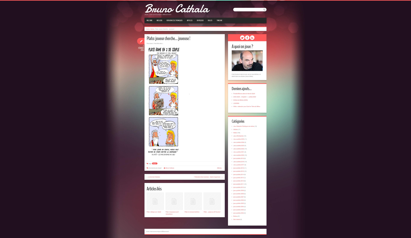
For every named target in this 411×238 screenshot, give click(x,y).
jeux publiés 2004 (238, 206)
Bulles (210, 20)
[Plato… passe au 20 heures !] (212, 201)
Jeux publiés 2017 (238, 165)
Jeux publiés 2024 (238, 142)
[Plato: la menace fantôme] (193, 201)
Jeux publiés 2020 (238, 155)
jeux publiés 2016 (238, 168)
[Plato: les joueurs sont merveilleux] (174, 201)
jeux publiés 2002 (238, 213)
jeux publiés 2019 (238, 158)
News (235, 133)
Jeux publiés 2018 (238, 161)
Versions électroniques (174, 20)
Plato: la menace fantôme (192, 212)
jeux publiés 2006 (238, 200)
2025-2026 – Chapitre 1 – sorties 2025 (244, 97)
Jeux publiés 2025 (238, 139)
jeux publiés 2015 (238, 171)
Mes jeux (159, 20)
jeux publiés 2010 (238, 187)
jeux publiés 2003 (238, 210)
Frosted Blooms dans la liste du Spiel (244, 93)
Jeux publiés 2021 (238, 152)
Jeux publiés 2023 (238, 145)
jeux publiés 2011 (238, 184)
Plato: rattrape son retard (154, 212)
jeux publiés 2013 (238, 177)
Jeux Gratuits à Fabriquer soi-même (243, 126)
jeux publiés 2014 (238, 174)
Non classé (236, 219)
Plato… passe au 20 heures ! (212, 212)
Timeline (219, 20)
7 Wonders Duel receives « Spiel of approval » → (208, 177)
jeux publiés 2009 (238, 190)
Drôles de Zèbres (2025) (240, 100)
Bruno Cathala (176, 8)
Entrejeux (200, 20)
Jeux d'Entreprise (238, 136)
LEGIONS (236, 103)
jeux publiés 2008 (238, 194)
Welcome (149, 20)
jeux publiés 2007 (238, 197)
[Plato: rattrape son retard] (155, 201)
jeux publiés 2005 (238, 203)
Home (148, 29)
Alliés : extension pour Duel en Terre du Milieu (246, 106)
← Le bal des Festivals (153, 177)
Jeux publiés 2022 (238, 149)
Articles (189, 20)
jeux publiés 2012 (238, 181)
